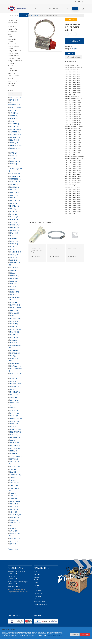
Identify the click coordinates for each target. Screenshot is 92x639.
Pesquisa (24, 15)
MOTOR (10, 78)
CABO (10, 34)
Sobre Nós (30, 8)
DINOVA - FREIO (13, 53)
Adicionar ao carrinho (75, 41)
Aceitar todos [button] (85, 634)
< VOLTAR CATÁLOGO (71, 19)
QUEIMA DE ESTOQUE (14, 81)
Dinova (49, 8)
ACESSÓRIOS (12, 26)
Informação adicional (74, 57)
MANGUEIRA (12, 73)
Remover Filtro (13, 549)
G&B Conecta (42, 8)
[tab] (70, 53)
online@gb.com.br (14, 587)
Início (30, 15)
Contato (68, 8)
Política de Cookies (39, 601)
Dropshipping (55, 8)
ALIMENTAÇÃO (12, 29)
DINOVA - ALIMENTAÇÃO (12, 43)
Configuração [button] (74, 634)
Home (35, 572)
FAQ (35, 599)
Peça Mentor (62, 8)
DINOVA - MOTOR (13, 56)
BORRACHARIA (12, 31)
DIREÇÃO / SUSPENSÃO (15, 61)
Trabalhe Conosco (39, 588)
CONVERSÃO (12, 39)
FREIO (10, 68)
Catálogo (36, 8)
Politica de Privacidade (40, 604)
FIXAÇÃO (10, 66)
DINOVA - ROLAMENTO (15, 58)
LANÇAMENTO (12, 71)
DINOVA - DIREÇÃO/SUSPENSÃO (14, 50)
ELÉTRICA (11, 63)
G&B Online (75, 8)
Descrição (70, 53)
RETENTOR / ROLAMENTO (12, 84)
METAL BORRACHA (13, 76)
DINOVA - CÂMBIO (13, 46)
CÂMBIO (10, 36)
